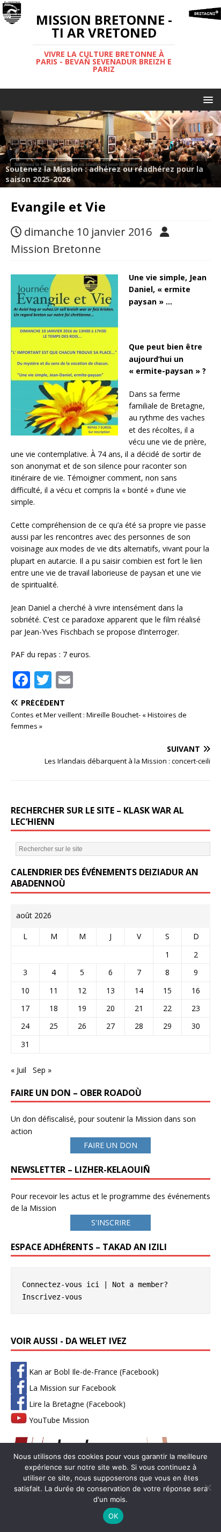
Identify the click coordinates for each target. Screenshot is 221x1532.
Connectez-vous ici (60, 1284)
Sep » (42, 1070)
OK (113, 1516)
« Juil (18, 1070)
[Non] (207, 1487)
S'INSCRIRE (110, 1222)
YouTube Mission (58, 1420)
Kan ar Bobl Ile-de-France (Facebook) (93, 1372)
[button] (206, 99)
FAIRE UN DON (110, 1145)
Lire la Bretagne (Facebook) (76, 1404)
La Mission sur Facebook (71, 1388)
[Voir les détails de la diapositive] (110, 149)
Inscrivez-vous (52, 1297)
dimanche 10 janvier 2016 (88, 231)
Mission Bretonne (56, 249)
